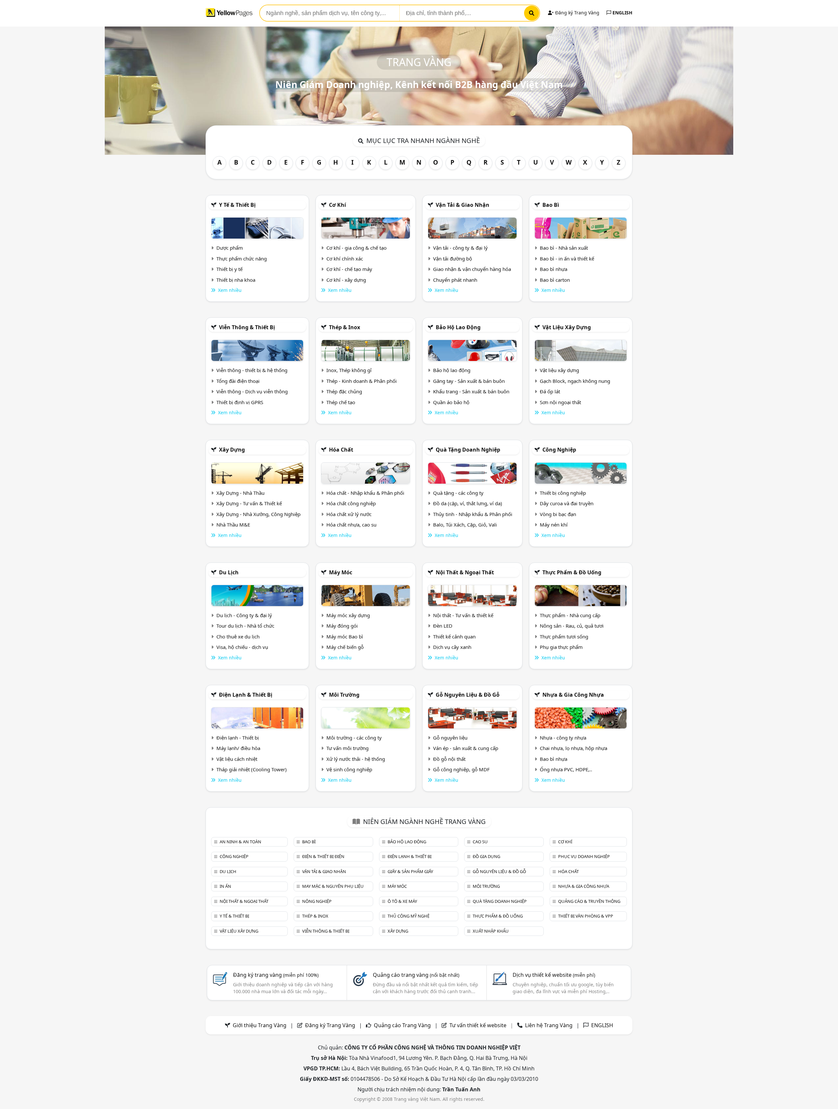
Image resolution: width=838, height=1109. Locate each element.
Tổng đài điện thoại (238, 381)
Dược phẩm (229, 247)
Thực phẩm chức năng (241, 258)
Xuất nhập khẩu (491, 931)
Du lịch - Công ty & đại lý (244, 615)
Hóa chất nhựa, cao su (351, 524)
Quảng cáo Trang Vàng (402, 1025)
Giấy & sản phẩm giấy (410, 871)
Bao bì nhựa (553, 269)
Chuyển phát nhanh (455, 280)
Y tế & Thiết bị (237, 204)
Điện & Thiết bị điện (323, 856)
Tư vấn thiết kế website (478, 1025)
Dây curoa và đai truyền (566, 503)
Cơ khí (337, 204)
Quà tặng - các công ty (458, 493)
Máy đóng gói (342, 625)
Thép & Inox (344, 327)
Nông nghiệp (317, 901)
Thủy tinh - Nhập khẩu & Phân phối (472, 514)
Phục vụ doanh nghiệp (584, 856)
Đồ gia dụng (486, 856)
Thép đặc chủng (344, 391)
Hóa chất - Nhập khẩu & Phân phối (365, 493)
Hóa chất (341, 449)
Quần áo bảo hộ (451, 402)
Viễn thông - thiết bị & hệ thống (251, 370)
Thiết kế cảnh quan (454, 636)
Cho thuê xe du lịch (238, 636)
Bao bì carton (555, 280)
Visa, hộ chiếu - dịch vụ (242, 647)
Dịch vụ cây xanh (452, 647)
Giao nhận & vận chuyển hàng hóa (472, 269)
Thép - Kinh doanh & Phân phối (361, 381)
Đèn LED (442, 625)
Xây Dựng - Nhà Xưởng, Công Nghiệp (258, 514)
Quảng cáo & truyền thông (589, 901)
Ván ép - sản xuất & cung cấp (465, 748)
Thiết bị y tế (229, 269)
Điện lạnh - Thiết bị (237, 737)
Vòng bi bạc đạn (558, 514)
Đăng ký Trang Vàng (576, 12)
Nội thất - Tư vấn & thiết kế (463, 615)
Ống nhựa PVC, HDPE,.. (566, 769)
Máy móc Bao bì (344, 636)
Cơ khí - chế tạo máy (349, 269)
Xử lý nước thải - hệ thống (355, 759)
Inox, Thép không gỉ (349, 370)
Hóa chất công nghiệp (351, 503)
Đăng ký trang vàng (276, 974)
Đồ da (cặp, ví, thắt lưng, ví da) (467, 503)
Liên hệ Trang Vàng (549, 1025)
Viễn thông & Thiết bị (247, 327)
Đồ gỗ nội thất (449, 759)
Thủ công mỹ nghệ (408, 916)
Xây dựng (232, 449)
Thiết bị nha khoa (235, 280)
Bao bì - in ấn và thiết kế (567, 258)
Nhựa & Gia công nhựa (573, 694)
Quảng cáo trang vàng (416, 974)
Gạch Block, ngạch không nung (575, 381)
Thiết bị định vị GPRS (239, 402)
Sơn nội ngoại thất (560, 402)
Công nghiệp (559, 449)
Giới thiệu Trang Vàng (259, 1025)
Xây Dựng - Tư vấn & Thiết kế (249, 503)
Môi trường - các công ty (354, 737)
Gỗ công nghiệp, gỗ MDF (461, 769)
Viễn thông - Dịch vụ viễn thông (252, 391)
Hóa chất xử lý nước (349, 514)
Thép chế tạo (340, 402)
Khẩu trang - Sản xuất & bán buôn (471, 391)
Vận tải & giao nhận (462, 204)
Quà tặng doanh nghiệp (468, 449)
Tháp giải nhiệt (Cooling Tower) (251, 769)
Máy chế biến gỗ (345, 647)
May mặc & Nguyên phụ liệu (333, 886)
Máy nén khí (554, 524)
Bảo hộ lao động (458, 327)
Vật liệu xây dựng (566, 327)
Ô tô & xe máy (402, 901)
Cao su (480, 842)
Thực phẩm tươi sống (564, 636)
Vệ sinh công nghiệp (349, 769)
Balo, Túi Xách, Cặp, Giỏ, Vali (465, 524)
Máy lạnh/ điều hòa (238, 748)
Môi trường (344, 694)
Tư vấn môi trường (347, 748)
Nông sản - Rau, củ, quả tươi (572, 625)
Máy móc (340, 572)
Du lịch (229, 572)
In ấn (225, 886)
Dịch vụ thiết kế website (554, 974)
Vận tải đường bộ (452, 258)
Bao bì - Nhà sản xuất (564, 247)
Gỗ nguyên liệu (450, 737)
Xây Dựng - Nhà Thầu (240, 493)
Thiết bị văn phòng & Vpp (585, 916)
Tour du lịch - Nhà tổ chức (245, 625)
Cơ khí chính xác (344, 258)
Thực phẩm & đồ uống (571, 572)
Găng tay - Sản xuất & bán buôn (469, 381)
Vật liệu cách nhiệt (236, 759)
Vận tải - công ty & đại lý (460, 247)
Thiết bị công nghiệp (563, 493)
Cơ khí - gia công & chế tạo (356, 247)
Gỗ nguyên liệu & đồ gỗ (468, 694)
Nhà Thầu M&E (233, 524)
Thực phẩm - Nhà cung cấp (570, 615)
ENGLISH (621, 12)
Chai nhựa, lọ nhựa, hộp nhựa (573, 748)
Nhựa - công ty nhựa (563, 737)
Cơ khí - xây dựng (346, 280)
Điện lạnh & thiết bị (245, 694)
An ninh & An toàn (240, 842)
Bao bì (550, 204)
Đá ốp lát (550, 391)
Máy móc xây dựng (348, 615)
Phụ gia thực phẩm (561, 647)
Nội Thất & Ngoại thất (465, 572)
